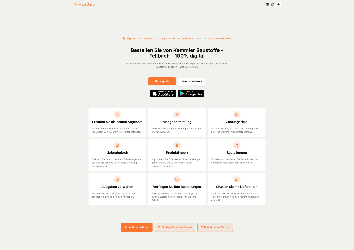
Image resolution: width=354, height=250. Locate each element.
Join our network (192, 81)
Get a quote (162, 81)
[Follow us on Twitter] (272, 4)
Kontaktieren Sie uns (216, 227)
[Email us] (267, 4)
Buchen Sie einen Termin (177, 227)
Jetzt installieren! (138, 227)
